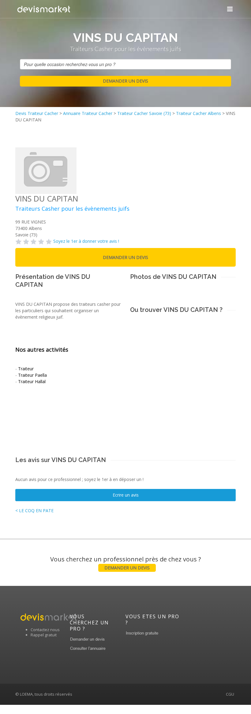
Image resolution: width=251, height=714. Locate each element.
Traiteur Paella (32, 375)
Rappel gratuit (44, 635)
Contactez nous (45, 629)
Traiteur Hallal (32, 381)
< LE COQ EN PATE (34, 510)
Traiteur (26, 369)
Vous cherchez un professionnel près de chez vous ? (125, 563)
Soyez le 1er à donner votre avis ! (86, 241)
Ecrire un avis (126, 495)
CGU (230, 694)
